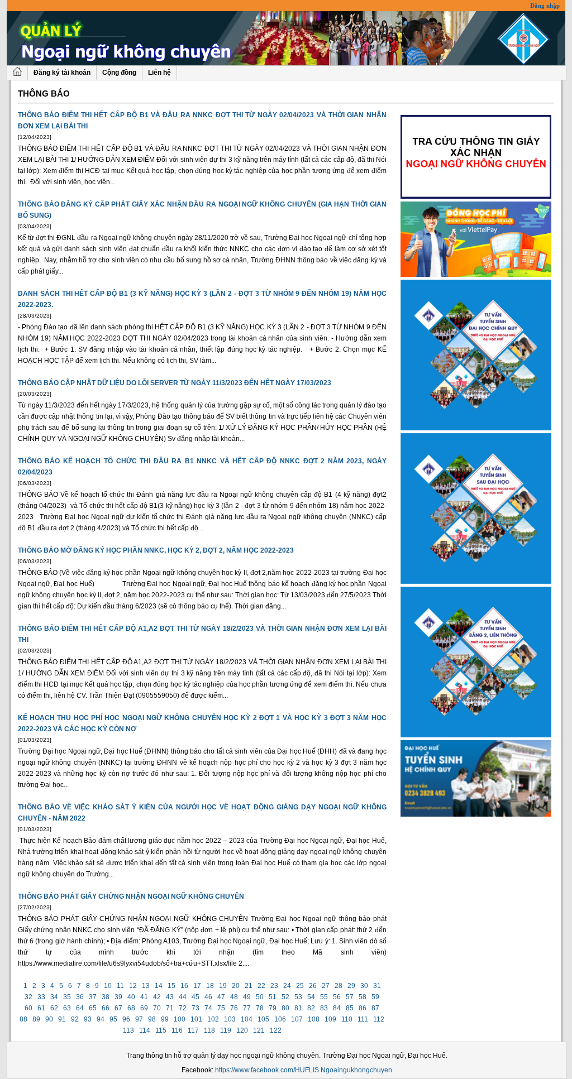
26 (312, 986)
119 (225, 1030)
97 (139, 1019)
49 (246, 997)
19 (222, 986)
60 (28, 1008)
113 (128, 1030)
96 (126, 1019)
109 (330, 1019)
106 (280, 1019)
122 (275, 1030)
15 (171, 986)
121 (258, 1030)
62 (54, 1008)
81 (298, 1008)
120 (242, 1030)
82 (311, 1008)
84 (336, 1008)
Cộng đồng (119, 72)
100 (179, 1019)
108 (313, 1019)
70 (157, 1008)
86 (362, 1008)
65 (92, 1008)
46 (208, 997)
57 (349, 997)
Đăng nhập (545, 5)
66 (105, 1008)
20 (235, 986)
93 (87, 1019)
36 (79, 997)
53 (298, 997)
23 (274, 986)
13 (145, 986)
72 (182, 1008)
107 (296, 1019)
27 (325, 986)
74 (208, 1008)
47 (221, 997)
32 (28, 997)
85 (349, 1008)
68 (131, 1008)
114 (144, 1030)
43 (169, 997)
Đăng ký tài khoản (62, 72)
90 (49, 1019)
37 (92, 997)
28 (338, 986)
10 (107, 986)
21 (248, 986)
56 (336, 997)
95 (113, 1019)
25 (300, 986)
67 (118, 1008)
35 (67, 997)
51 (272, 997)
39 (118, 997)
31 (377, 986)
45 (195, 997)
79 (272, 1008)
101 (196, 1019)
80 (285, 1008)
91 (62, 1019)
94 (100, 1019)
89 (36, 1019)
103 (229, 1019)
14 (158, 986)
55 (324, 997)
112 (378, 1019)
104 (246, 1019)
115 (161, 1030)
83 (324, 1008)
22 (261, 986)
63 (67, 1008)
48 (234, 997)
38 (105, 997)
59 (375, 997)
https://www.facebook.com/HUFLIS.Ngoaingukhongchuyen (303, 1070)
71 (169, 1008)
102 (213, 1019)
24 (287, 986)
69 (144, 1008)
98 (152, 1019)
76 (234, 1008)
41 (144, 997)
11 (120, 986)
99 (164, 1019)
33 (41, 997)
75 (221, 1008)
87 (375, 1008)
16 (184, 986)
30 (364, 986)
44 (182, 997)
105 (263, 1019)
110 (347, 1019)
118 (209, 1030)
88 (23, 1019)
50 (259, 997)
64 (79, 1008)
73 (195, 1008)
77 (246, 1008)
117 (193, 1030)
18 (210, 986)
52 (285, 997)
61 (41, 1008)
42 (157, 997)
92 (74, 1019)
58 (362, 997)
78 (259, 1008)
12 (133, 986)
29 (351, 986)
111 (363, 1019)
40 (131, 997)
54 (311, 997)
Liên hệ (159, 72)
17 (197, 986)
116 (177, 1030)
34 (54, 997)
